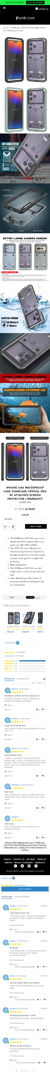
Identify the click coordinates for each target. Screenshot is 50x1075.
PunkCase (25, 502)
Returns (31, 859)
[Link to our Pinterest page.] (35, 866)
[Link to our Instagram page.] (28, 866)
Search (7, 859)
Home (6, 27)
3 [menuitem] (28, 1070)
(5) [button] (16, 661)
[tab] (9, 679)
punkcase (41, 871)
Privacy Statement (23, 863)
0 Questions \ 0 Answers (14, 656)
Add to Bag (35, 527)
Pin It (37, 598)
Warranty (40, 863)
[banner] (25, 18)
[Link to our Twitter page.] (21, 866)
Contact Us (18, 859)
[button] (10, 705)
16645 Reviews (19, 885)
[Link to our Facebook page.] (15, 866)
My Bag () (43, 9)
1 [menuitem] (22, 1070)
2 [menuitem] (25, 1070)
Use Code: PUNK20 (35, 2)
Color (25, 515)
